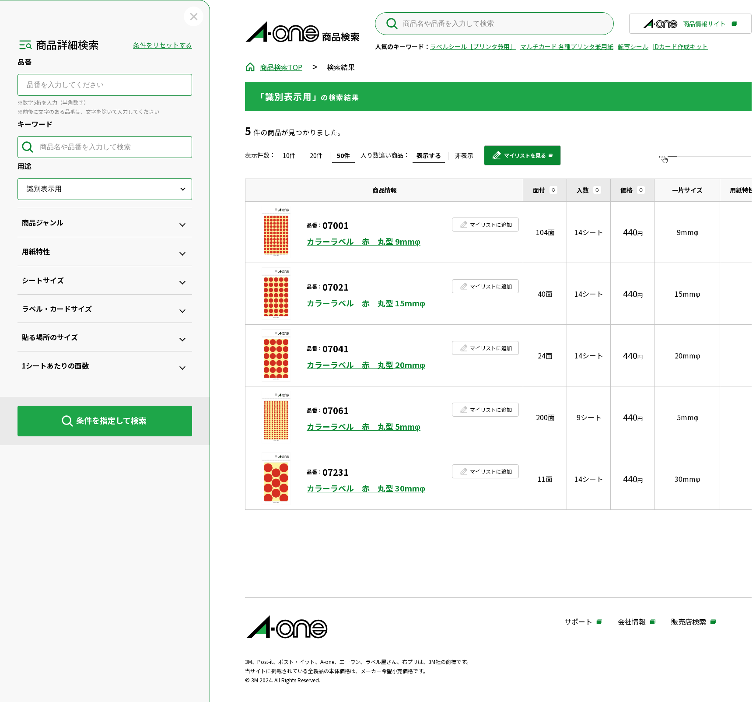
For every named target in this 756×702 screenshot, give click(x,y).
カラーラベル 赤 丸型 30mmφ (366, 488)
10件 (289, 155)
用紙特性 (36, 251)
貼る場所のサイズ (50, 337)
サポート (578, 622)
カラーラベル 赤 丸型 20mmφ (366, 364)
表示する (428, 155)
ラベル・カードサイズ (57, 308)
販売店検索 (688, 622)
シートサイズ (43, 280)
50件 (343, 155)
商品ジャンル (42, 222)
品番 (25, 61)
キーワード (35, 123)
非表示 (464, 155)
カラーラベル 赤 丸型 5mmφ (363, 426)
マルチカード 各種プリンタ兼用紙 (566, 46)
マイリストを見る (518, 158)
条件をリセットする (162, 44)
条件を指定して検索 (111, 420)
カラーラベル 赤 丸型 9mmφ (363, 241)
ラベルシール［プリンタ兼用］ (473, 46)
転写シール (633, 46)
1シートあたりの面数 (55, 365)
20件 (316, 155)
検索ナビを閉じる (193, 16)
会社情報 (632, 622)
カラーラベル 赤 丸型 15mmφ (366, 303)
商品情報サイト (704, 26)
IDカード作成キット (680, 46)
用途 (25, 165)
